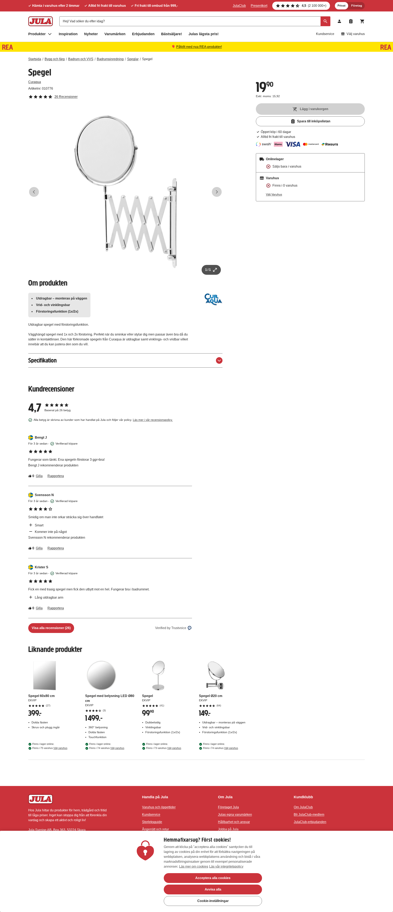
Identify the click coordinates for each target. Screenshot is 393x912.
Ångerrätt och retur (155, 829)
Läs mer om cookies (193, 866)
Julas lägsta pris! (204, 34)
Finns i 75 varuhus (49, 748)
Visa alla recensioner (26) (51, 628)
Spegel (147, 59)
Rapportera (55, 476)
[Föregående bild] (34, 192)
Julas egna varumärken (235, 814)
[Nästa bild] (217, 192)
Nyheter (91, 34)
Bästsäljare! (171, 34)
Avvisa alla (213, 889)
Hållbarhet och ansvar (234, 822)
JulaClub (239, 5)
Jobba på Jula (228, 829)
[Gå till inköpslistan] (351, 21)
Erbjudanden (143, 34)
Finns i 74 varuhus (106, 748)
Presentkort (259, 5)
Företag (356, 5)
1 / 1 (208, 269)
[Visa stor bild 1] (125, 192)
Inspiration (68, 34)
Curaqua (34, 82)
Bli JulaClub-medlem (309, 814)
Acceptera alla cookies (212, 878)
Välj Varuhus (274, 194)
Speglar (133, 59)
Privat (342, 5)
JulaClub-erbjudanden (310, 822)
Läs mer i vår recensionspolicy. (153, 419)
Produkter (37, 34)
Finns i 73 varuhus (163, 748)
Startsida (34, 59)
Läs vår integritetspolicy (226, 866)
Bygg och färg (55, 59)
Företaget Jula (228, 807)
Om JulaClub (303, 807)
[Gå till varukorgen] (362, 21)
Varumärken (114, 34)
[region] (196, 871)
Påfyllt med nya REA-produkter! (199, 46)
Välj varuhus (356, 34)
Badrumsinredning (110, 59)
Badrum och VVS (80, 59)
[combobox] (194, 21)
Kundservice (325, 34)
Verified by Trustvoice (170, 628)
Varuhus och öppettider (159, 807)
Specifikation (42, 360)
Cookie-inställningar (213, 901)
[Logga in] (339, 21)
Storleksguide (152, 822)
